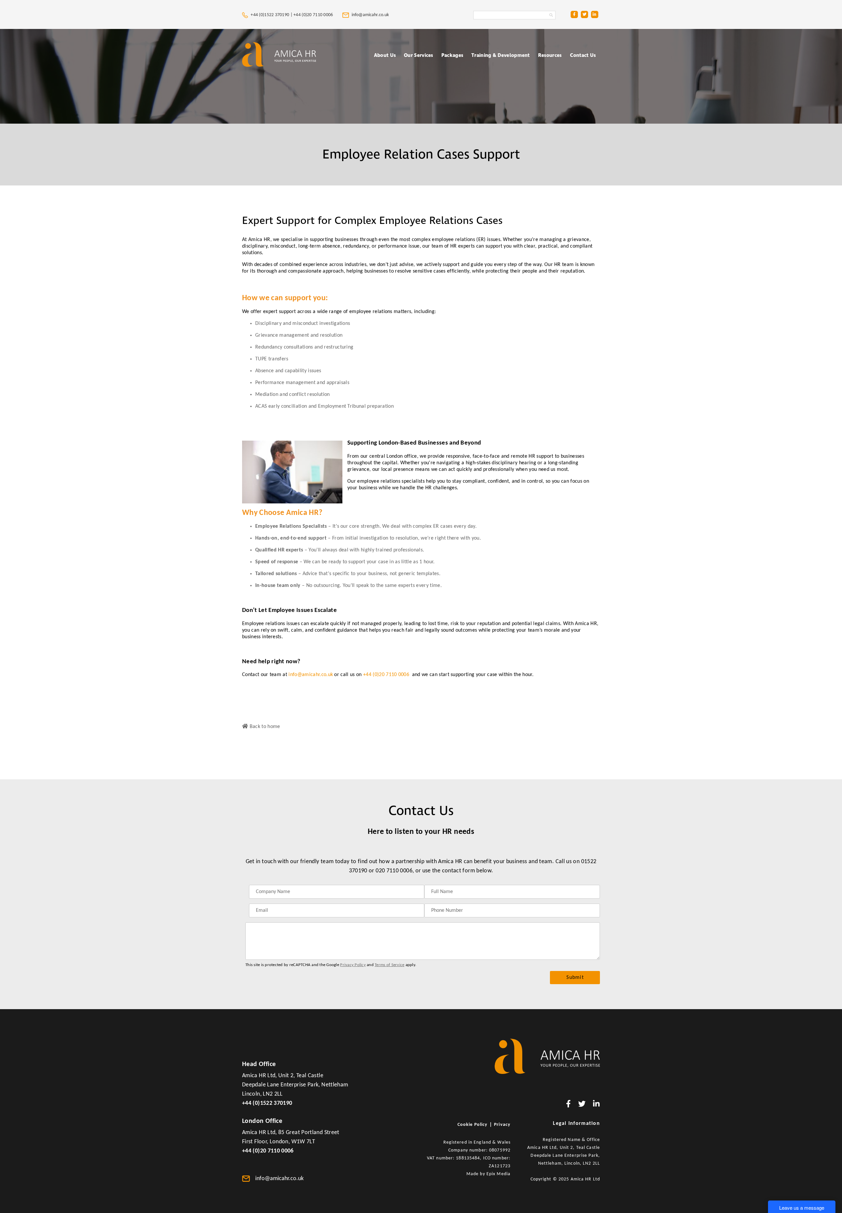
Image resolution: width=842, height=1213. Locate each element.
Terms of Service (389, 965)
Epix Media (498, 1174)
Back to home (264, 726)
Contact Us (583, 55)
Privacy (502, 1124)
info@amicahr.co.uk (310, 674)
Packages (452, 55)
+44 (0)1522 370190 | (271, 14)
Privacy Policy (353, 965)
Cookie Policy (473, 1124)
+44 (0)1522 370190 (267, 1103)
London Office (262, 1121)
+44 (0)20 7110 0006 (313, 14)
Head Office (259, 1064)
